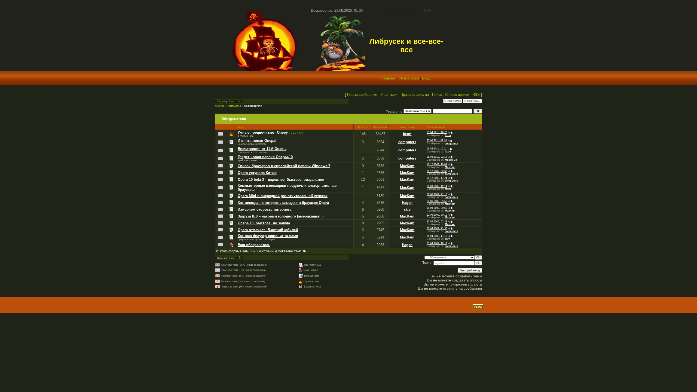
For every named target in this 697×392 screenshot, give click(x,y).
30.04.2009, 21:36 (437, 228)
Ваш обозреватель (254, 245)
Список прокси (457, 95)
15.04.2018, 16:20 (437, 132)
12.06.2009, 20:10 (437, 214)
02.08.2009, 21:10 (437, 194)
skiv (407, 209)
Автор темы (407, 126)
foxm (407, 134)
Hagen (407, 203)
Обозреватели (253, 106)
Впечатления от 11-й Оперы (262, 149)
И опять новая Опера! (257, 141)
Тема (241, 126)
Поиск (437, 95)
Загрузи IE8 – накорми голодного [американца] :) (280, 216)
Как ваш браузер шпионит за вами (268, 236)
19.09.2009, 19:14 (437, 186)
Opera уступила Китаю (257, 173)
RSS (428, 10)
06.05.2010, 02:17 (437, 156)
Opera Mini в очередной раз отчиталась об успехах (283, 196)
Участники (388, 95)
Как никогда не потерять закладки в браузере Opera (283, 203)
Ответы (363, 126)
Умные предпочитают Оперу (263, 132)
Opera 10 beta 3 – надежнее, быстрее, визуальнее (281, 179)
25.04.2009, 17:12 (437, 236)
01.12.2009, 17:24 (437, 178)
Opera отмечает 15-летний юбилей (268, 230)
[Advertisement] (280, 307)
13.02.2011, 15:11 (437, 148)
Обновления (435, 126)
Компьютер (234, 106)
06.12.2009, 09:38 (437, 171)
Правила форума (415, 95)
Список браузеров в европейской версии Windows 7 (284, 166)
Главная (389, 78)
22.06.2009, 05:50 (437, 201)
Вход (426, 78)
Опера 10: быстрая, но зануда (264, 223)
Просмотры (380, 126)
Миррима (451, 159)
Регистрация (409, 78)
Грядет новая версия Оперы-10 (265, 157)
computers (407, 142)
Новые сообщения (362, 95)
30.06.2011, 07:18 (437, 140)
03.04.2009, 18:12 (437, 243)
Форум (219, 106)
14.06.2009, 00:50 (437, 208)
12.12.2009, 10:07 (437, 164)
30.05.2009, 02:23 (437, 221)
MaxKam (407, 166)
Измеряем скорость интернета (264, 209)
